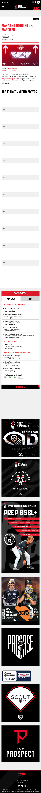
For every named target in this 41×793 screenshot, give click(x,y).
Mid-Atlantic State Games (13, 334)
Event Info (7, 311)
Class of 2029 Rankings (12, 368)
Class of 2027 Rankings (12, 356)
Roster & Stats (8, 348)
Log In (34, 2)
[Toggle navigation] (2, 7)
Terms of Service (22, 780)
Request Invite (15, 337)
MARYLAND (5, 3)
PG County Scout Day (11, 308)
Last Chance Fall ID (10, 327)
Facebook (4, 70)
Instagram (12, 70)
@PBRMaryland (12, 68)
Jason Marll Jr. (16, 365)
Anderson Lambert (19, 358)
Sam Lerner (15, 371)
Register (13, 311)
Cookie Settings (22, 782)
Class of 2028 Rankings (12, 362)
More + (36, 8)
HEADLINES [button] (20, 387)
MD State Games (10, 345)
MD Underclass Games (11, 321)
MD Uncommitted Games (12, 315)
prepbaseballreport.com (10, 78)
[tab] (10, 298)
